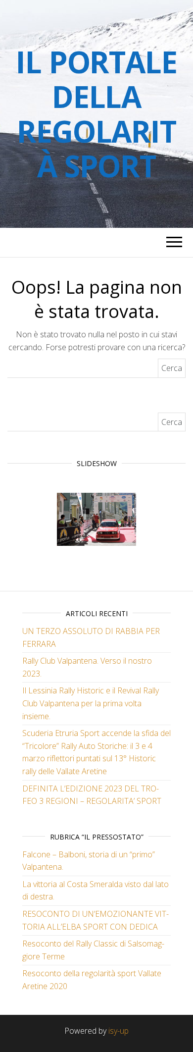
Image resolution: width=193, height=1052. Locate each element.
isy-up (118, 1030)
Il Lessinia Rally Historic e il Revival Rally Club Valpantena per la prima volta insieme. (90, 703)
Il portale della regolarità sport (96, 114)
